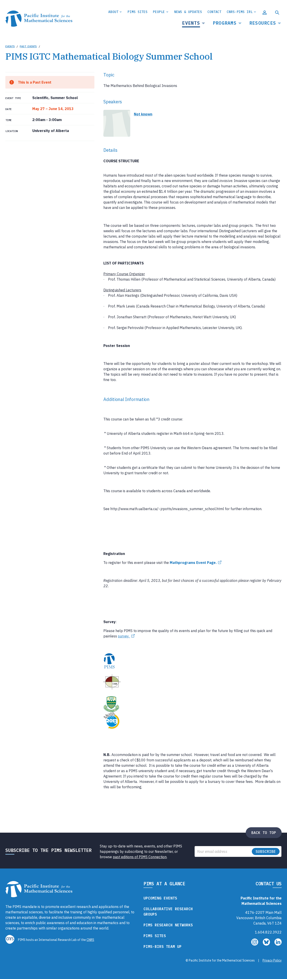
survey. (124, 636)
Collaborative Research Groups (168, 911)
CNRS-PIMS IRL (239, 12)
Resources (262, 23)
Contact (214, 12)
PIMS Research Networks (168, 925)
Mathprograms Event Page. (193, 562)
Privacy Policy (272, 960)
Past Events (28, 46)
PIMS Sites (138, 12)
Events (191, 23)
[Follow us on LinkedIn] (278, 944)
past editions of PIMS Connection (140, 857)
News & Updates (188, 12)
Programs (225, 23)
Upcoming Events (160, 898)
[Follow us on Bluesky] (267, 944)
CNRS (90, 940)
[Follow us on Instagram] (255, 944)
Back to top (263, 832)
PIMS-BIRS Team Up (163, 946)
